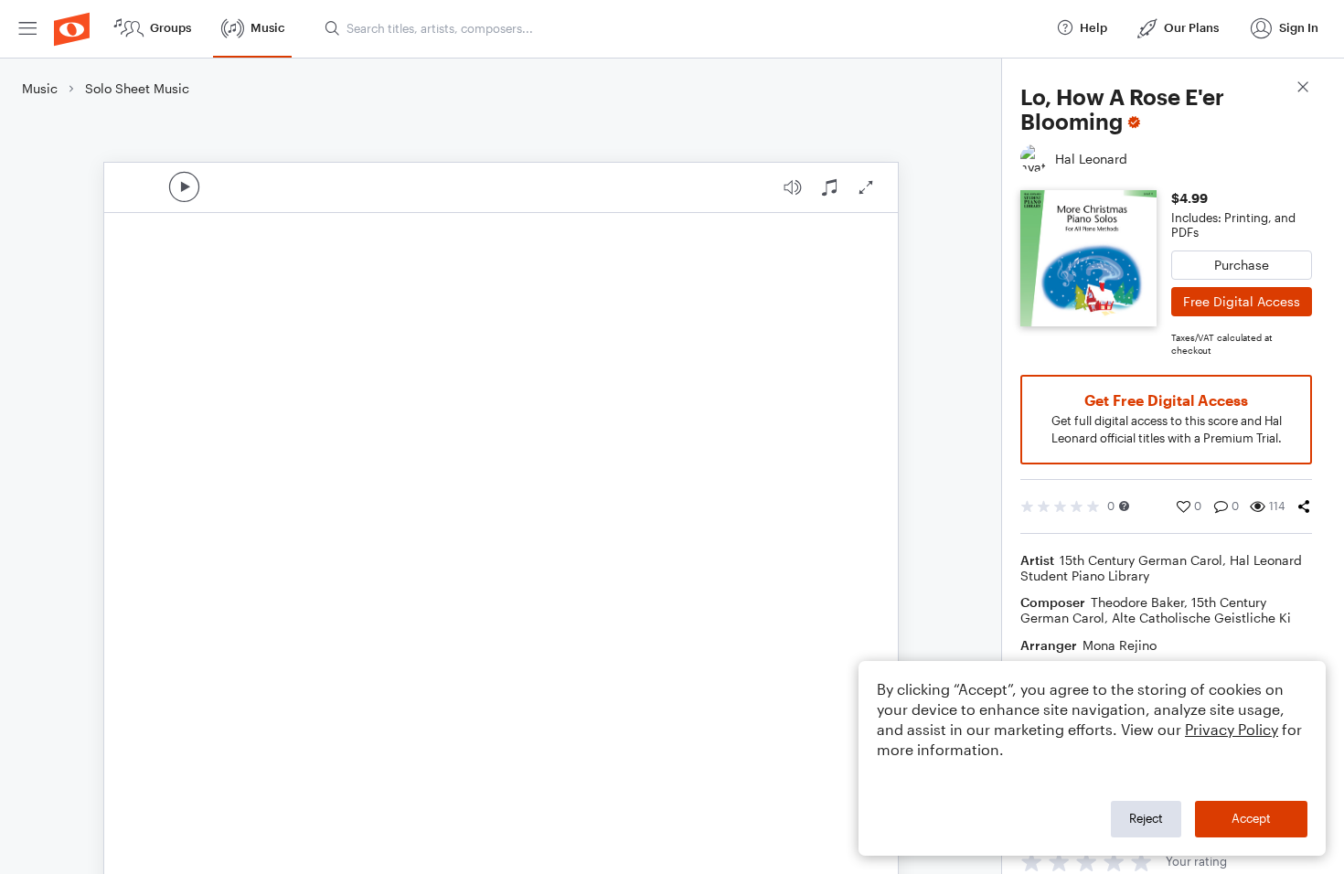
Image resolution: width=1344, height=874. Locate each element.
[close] (1303, 89)
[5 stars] (1141, 861)
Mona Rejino (1120, 645)
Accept (1251, 818)
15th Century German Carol (1141, 560)
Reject (1146, 818)
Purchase (1241, 264)
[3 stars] (1086, 861)
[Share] (1304, 506)
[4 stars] (1114, 861)
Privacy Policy (1231, 729)
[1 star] (1031, 861)
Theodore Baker (1137, 602)
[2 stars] (1059, 861)
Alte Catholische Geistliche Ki (1201, 617)
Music (40, 88)
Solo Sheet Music (137, 88)
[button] (1124, 506)
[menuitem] (27, 29)
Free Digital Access (1241, 301)
